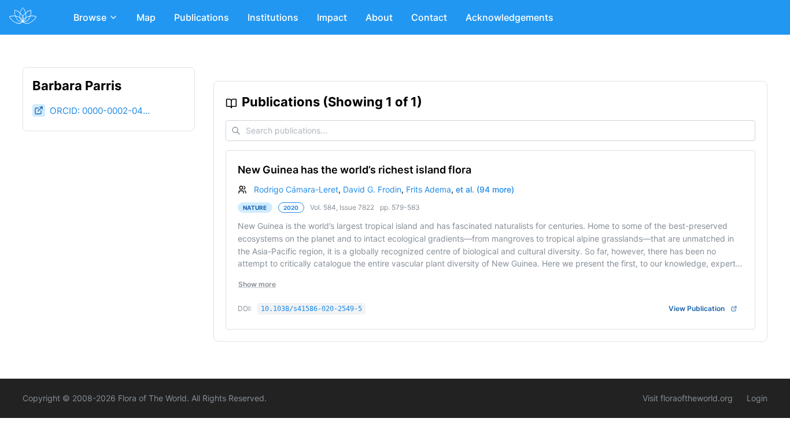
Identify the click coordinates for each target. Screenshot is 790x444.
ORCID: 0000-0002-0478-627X (102, 110)
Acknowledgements (509, 17)
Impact (332, 17)
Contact (429, 17)
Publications (201, 17)
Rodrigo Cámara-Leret (296, 189)
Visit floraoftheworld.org (688, 398)
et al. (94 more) (485, 189)
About (379, 17)
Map (146, 17)
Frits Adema (428, 189)
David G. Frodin (372, 189)
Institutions (273, 17)
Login (757, 398)
